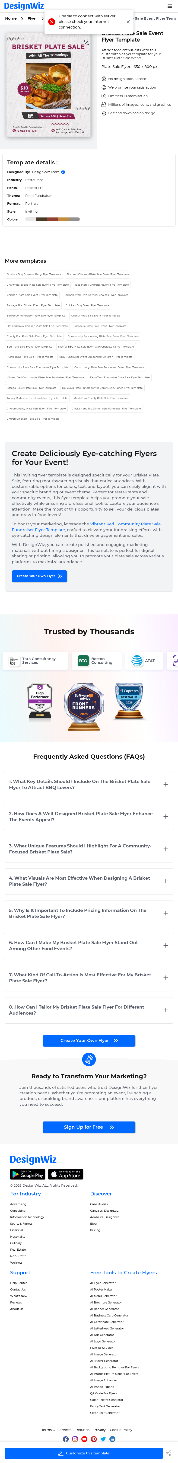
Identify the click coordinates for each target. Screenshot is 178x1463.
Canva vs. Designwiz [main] (104, 1210)
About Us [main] (16, 1309)
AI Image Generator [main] (104, 1354)
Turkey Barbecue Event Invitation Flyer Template (37, 398)
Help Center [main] (18, 1283)
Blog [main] (93, 1223)
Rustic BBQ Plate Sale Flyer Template (30, 357)
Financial (16, 1230)
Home (11, 18)
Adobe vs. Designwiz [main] (104, 1217)
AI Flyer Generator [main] (103, 1283)
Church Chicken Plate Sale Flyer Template (33, 419)
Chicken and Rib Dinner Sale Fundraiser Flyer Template (106, 408)
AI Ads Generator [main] (102, 1335)
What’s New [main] (18, 1296)
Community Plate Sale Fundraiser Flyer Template (38, 367)
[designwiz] (67, 1439)
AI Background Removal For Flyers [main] (114, 1367)
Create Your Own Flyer (36, 576)
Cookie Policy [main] (121, 1430)
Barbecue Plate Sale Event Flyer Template (100, 326)
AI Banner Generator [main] (104, 1309)
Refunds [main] (82, 1430)
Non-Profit (18, 1256)
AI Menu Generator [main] (103, 1296)
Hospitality (17, 1236)
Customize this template (87, 1453)
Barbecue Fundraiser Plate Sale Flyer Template (36, 315)
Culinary (16, 1243)
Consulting (17, 1210)
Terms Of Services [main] (56, 1430)
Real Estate (18, 1249)
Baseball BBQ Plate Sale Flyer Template (31, 388)
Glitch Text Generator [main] (105, 1413)
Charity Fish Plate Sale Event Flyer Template (34, 336)
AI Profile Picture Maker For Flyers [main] (114, 1374)
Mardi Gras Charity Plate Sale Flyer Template (101, 398)
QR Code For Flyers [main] (103, 1393)
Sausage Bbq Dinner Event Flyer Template (33, 305)
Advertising (18, 1204)
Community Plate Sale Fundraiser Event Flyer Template (109, 367)
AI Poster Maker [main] (101, 1289)
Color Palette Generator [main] (106, 1400)
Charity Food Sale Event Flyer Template (96, 315)
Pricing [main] (95, 1230)
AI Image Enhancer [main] (103, 1380)
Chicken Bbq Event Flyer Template (87, 305)
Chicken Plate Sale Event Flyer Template (32, 295)
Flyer (32, 18)
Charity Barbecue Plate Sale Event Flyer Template (38, 285)
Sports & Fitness (21, 1223)
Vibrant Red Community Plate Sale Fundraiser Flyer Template (45, 377)
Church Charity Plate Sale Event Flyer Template (36, 408)
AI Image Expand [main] (102, 1387)
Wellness (16, 1262)
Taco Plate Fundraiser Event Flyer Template (102, 285)
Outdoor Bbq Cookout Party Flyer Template (34, 274)
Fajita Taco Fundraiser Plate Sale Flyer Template (120, 377)
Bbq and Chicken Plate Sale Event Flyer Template (98, 274)
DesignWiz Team (46, 172)
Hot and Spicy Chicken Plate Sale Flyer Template (37, 326)
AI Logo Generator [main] (103, 1341)
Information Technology (27, 1217)
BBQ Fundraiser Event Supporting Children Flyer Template (96, 357)
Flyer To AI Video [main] (102, 1348)
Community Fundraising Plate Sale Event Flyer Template (103, 336)
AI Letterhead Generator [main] (107, 1328)
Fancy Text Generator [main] (105, 1406)
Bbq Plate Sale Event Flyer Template (29, 346)
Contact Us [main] (18, 1289)
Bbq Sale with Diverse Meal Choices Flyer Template (96, 295)
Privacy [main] (100, 1430)
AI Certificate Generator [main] (107, 1322)
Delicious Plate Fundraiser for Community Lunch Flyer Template (102, 388)
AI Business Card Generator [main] (109, 1315)
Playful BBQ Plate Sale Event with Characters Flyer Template (96, 346)
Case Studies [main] (99, 1204)
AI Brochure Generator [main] (106, 1302)
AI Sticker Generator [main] (104, 1361)
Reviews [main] (16, 1302)
